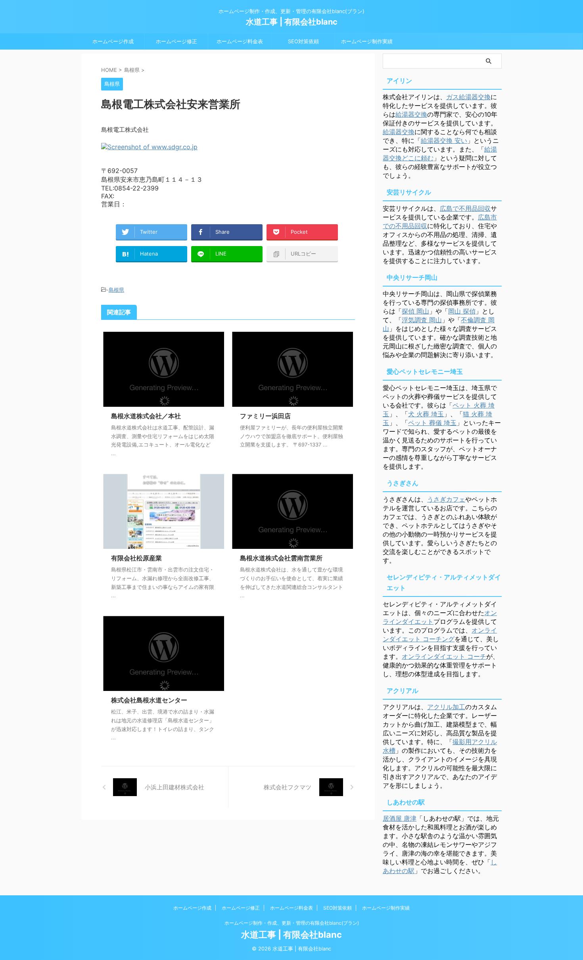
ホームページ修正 (176, 41)
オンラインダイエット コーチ (444, 656)
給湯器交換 (411, 114)
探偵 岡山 (415, 311)
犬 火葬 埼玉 (426, 414)
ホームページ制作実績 (367, 41)
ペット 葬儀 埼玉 (432, 423)
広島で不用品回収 (465, 208)
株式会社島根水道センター (149, 700)
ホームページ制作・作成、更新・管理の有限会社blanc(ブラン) (291, 923)
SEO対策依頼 (303, 41)
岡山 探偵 (462, 311)
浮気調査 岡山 (422, 320)
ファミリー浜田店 (265, 416)
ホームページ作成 (113, 41)
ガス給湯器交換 (468, 97)
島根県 (116, 290)
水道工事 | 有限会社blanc (292, 22)
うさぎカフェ (446, 499)
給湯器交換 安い (444, 140)
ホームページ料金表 (240, 41)
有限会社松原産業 (136, 558)
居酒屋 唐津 (399, 818)
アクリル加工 (446, 707)
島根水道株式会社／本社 (146, 416)
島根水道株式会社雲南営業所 (281, 558)
